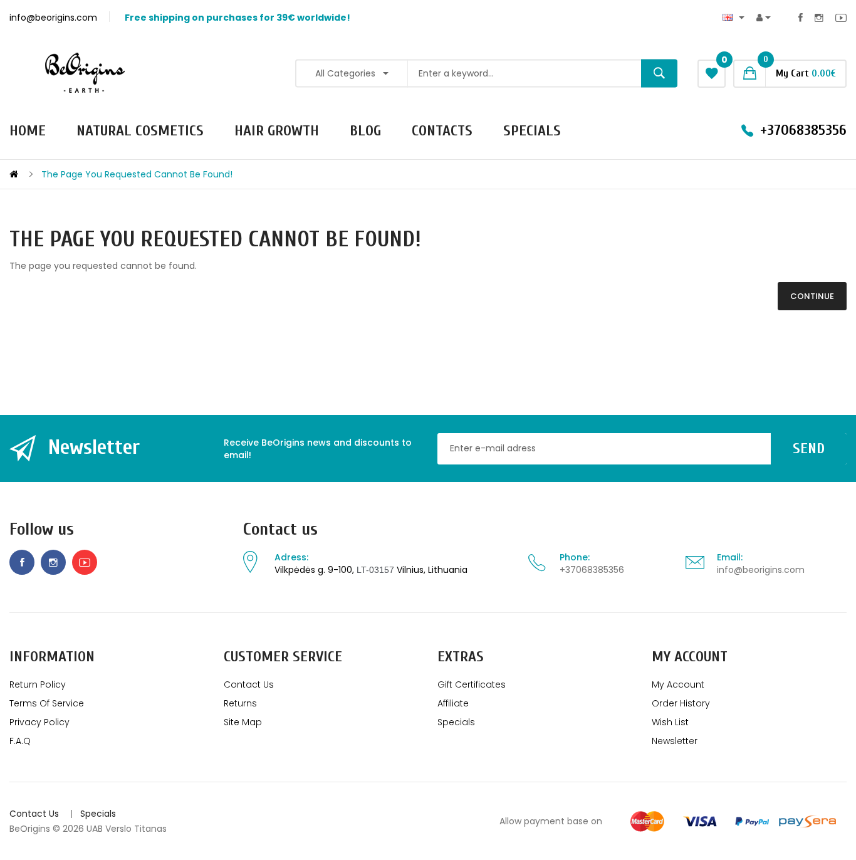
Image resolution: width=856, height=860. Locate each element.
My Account (678, 684)
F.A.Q (20, 741)
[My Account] (763, 18)
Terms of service (46, 703)
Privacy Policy (39, 722)
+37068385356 (592, 570)
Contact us (280, 529)
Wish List (670, 722)
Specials (456, 722)
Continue (812, 296)
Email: (730, 557)
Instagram (819, 17)
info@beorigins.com (761, 570)
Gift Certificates (471, 684)
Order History (681, 703)
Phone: (575, 557)
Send (809, 448)
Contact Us (249, 684)
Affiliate (453, 703)
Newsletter (674, 741)
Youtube (841, 17)
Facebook (800, 17)
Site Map (243, 722)
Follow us (41, 529)
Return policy (37, 684)
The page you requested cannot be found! (136, 174)
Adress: (291, 557)
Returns (240, 703)
